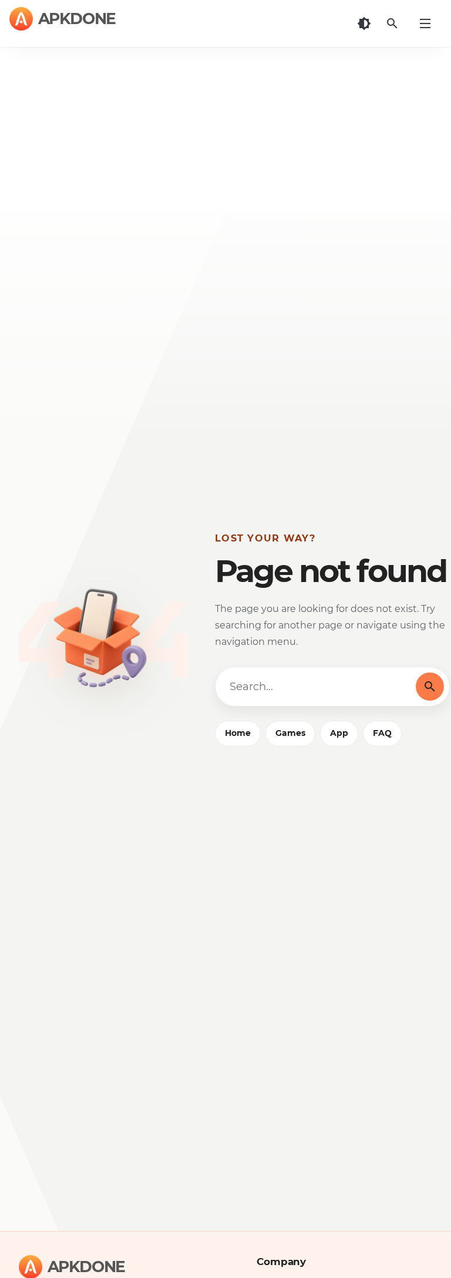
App (339, 733)
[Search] (392, 23)
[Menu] (425, 23)
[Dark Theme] (364, 23)
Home (238, 733)
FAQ (382, 733)
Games (290, 733)
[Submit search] (430, 686)
